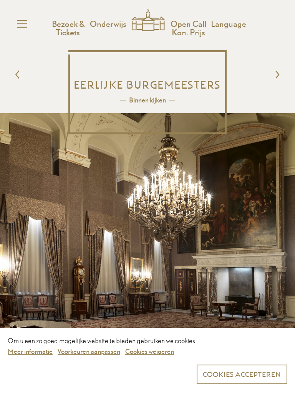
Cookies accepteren (242, 374)
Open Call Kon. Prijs (188, 28)
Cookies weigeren (149, 351)
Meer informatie (30, 351)
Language (228, 24)
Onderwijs (108, 24)
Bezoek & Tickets (68, 28)
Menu (22, 23)
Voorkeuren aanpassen (89, 351)
